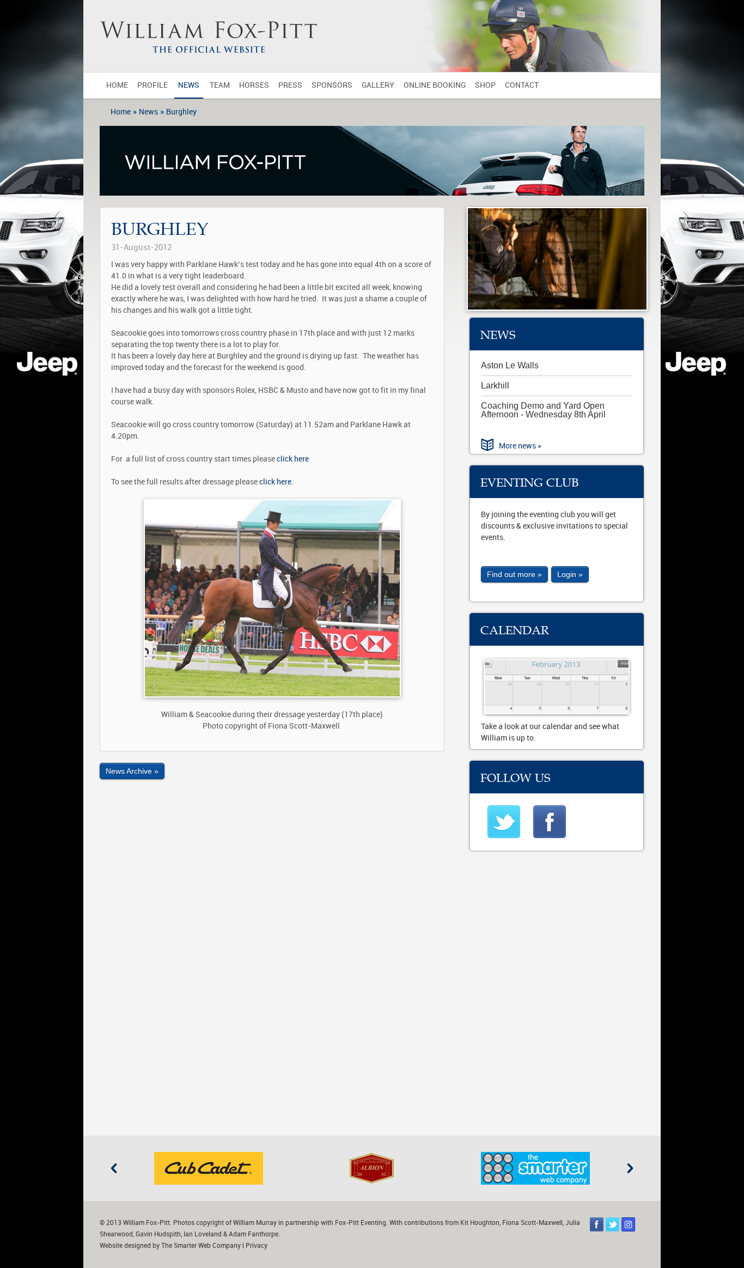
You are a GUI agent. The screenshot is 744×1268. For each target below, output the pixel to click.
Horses (254, 85)
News (188, 85)
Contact (522, 85)
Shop (485, 85)
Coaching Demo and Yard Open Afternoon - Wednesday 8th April (543, 410)
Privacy (256, 1245)
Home (117, 85)
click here (293, 459)
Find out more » (514, 574)
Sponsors (332, 85)
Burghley (181, 112)
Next (630, 1168)
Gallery (378, 85)
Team (220, 85)
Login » (570, 574)
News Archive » (132, 771)
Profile (152, 85)
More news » (520, 446)
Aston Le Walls (510, 365)
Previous (114, 1168)
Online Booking (435, 85)
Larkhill (495, 385)
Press (290, 85)
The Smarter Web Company (201, 1245)
